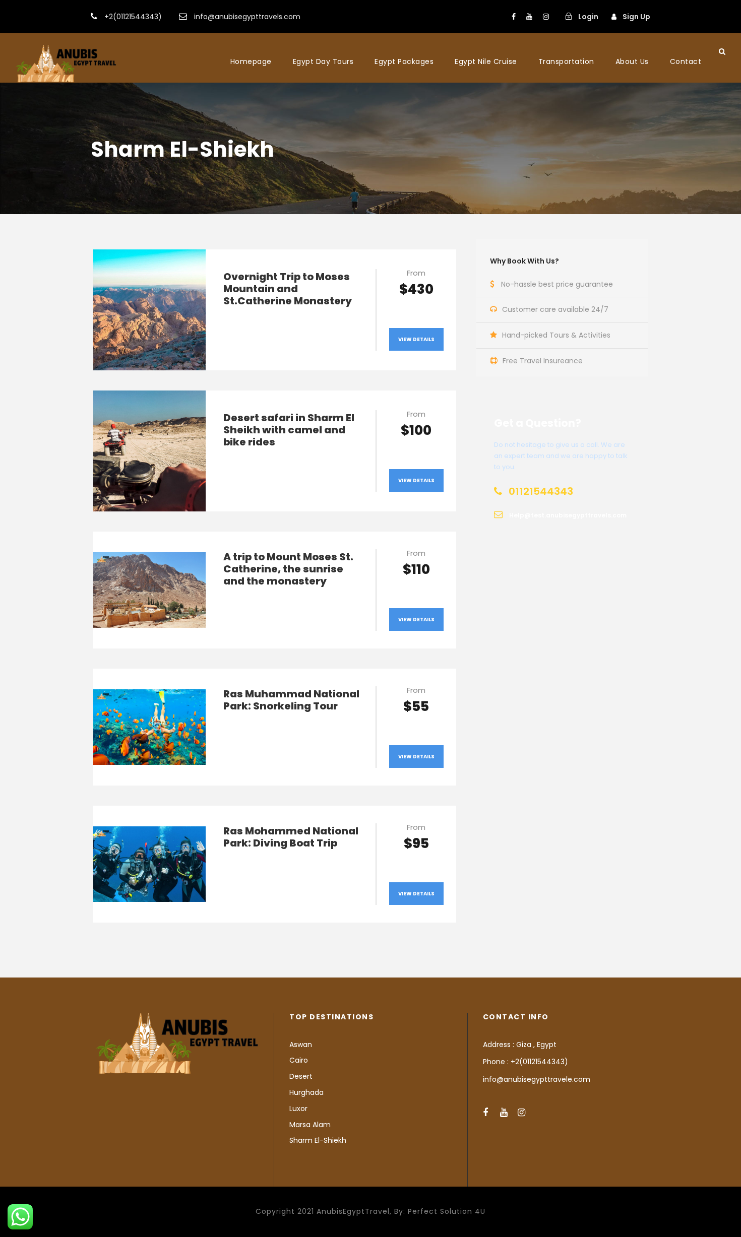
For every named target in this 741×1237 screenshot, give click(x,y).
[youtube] (529, 17)
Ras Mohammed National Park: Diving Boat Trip (290, 837)
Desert (301, 1076)
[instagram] (546, 17)
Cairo (298, 1060)
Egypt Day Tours (323, 61)
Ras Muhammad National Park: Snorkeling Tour (291, 700)
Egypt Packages (404, 61)
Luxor (298, 1108)
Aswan (300, 1044)
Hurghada (306, 1092)
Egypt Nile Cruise (486, 61)
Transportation (566, 61)
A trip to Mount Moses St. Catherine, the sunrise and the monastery (288, 569)
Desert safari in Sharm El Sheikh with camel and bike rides (288, 430)
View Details (416, 339)
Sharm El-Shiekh (317, 1140)
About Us (632, 61)
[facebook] (514, 17)
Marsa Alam (310, 1125)
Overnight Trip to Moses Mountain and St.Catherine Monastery (287, 289)
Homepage (251, 61)
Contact (686, 61)
